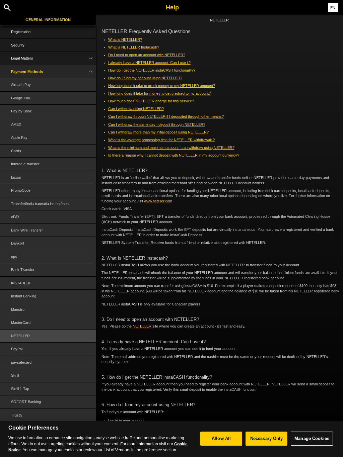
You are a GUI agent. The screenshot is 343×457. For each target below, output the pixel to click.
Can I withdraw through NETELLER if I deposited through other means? (166, 116)
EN (332, 8)
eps (14, 257)
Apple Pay (19, 137)
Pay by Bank (21, 111)
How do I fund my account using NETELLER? (145, 78)
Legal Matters (22, 58)
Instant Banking (23, 296)
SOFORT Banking (26, 402)
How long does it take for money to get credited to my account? (159, 93)
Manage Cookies (311, 438)
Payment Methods (27, 72)
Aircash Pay (21, 85)
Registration (20, 32)
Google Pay (20, 98)
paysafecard (21, 362)
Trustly (16, 415)
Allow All (221, 438)
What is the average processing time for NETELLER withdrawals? (161, 140)
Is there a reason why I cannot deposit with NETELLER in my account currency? (173, 155)
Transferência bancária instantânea (40, 204)
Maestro (17, 309)
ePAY (15, 217)
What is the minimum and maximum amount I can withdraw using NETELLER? (171, 148)
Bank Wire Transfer (27, 230)
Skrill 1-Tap (20, 389)
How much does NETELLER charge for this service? (151, 101)
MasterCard (20, 323)
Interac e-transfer (25, 164)
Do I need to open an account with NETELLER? (146, 55)
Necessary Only (266, 438)
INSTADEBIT (21, 283)
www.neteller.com (158, 201)
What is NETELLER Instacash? (133, 47)
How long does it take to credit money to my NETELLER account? (161, 86)
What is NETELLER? (125, 39)
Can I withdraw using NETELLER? (136, 109)
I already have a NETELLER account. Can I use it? (149, 63)
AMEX (16, 124)
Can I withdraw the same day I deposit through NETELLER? (156, 124)
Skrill (15, 375)
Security (17, 45)
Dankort (17, 243)
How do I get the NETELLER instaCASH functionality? (151, 70)
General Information (48, 20)
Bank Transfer (23, 270)
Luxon (16, 177)
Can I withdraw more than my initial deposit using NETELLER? (158, 132)
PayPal (16, 349)
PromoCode (20, 190)
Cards (16, 151)
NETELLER (20, 336)
